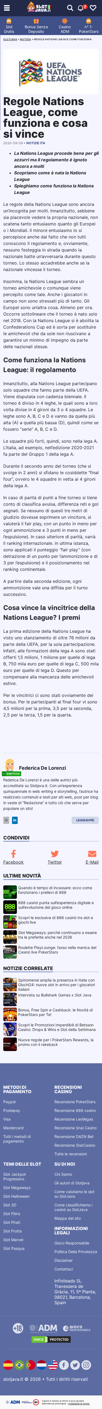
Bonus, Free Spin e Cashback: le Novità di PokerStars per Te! (55, 1012)
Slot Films (11, 1213)
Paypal (9, 1101)
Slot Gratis (9, 29)
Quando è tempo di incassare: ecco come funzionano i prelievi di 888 (55, 890)
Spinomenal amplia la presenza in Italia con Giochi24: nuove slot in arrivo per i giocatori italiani (56, 985)
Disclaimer (63, 1260)
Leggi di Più (85, 820)
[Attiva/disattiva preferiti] (93, 8)
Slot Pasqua (13, 1248)
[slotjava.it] (39, 8)
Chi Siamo (63, 1174)
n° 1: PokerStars (88, 29)
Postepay (11, 1110)
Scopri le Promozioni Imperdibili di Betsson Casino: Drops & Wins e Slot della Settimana (57, 1027)
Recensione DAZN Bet (74, 1136)
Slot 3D (9, 1205)
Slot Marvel (13, 1239)
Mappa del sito (67, 1218)
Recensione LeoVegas (73, 1119)
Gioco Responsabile (71, 1243)
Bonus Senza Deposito (36, 29)
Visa (7, 1119)
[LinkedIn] (15, 820)
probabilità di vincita (78, 1403)
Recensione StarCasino (74, 1145)
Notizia (25, 39)
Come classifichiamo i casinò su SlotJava (73, 1207)
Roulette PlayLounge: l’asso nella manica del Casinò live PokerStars (57, 949)
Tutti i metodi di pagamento (17, 1138)
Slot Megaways (16, 1187)
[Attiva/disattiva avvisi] (70, 8)
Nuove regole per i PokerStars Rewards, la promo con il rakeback (56, 1042)
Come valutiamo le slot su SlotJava (74, 1194)
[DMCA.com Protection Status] (51, 1339)
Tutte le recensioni (70, 1154)
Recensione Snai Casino (75, 1127)
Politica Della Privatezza (75, 1251)
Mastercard (13, 1127)
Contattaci (63, 1269)
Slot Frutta (12, 1231)
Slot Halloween (16, 1196)
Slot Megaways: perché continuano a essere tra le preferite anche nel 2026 (57, 934)
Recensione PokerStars (74, 1101)
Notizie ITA (35, 143)
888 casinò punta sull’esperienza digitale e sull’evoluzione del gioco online (56, 905)
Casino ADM (65, 29)
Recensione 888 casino (75, 1110)
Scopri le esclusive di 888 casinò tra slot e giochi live (55, 919)
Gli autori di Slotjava (71, 1183)
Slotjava (10, 39)
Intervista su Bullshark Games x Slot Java (54, 995)
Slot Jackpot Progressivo (14, 1176)
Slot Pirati (11, 1222)
